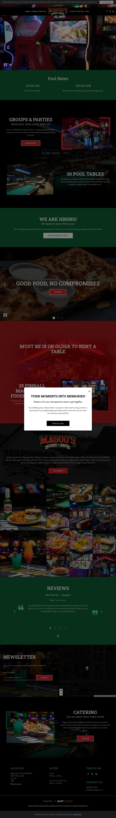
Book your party (58, 423)
